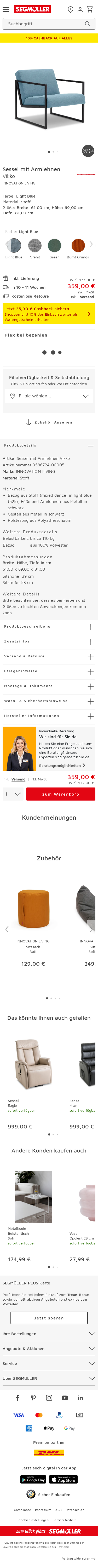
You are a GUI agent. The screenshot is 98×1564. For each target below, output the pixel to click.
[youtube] (65, 1399)
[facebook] (18, 1399)
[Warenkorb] (90, 9)
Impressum (43, 1510)
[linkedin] (80, 1399)
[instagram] (49, 1399)
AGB (58, 1510)
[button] (13, 248)
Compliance (22, 1510)
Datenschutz (75, 1510)
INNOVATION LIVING (19, 183)
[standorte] (71, 9)
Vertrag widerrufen (76, 1558)
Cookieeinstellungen (34, 1520)
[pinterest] (33, 1399)
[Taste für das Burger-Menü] (6, 9)
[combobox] (13, 794)
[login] (81, 9)
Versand (87, 296)
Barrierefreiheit (64, 1520)
